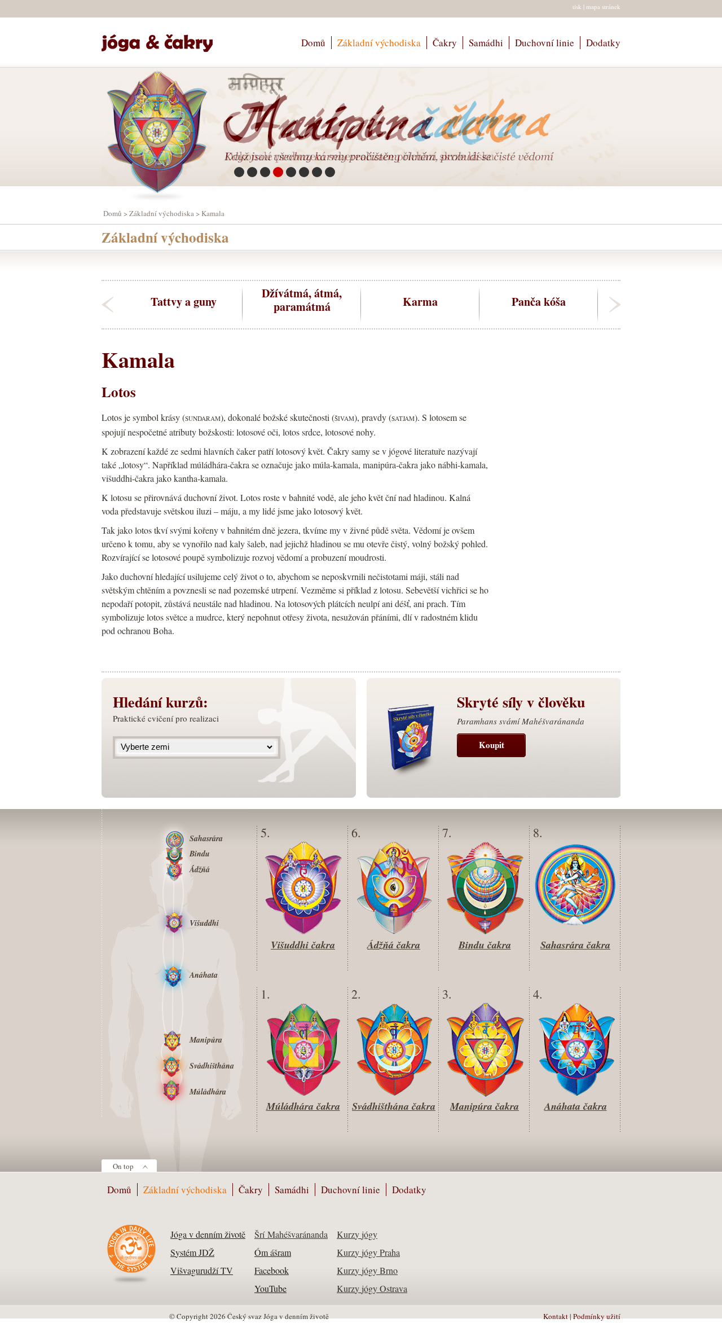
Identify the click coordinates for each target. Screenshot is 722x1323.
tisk (577, 6)
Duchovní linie (544, 42)
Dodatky (603, 42)
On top (123, 1166)
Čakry (445, 42)
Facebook (271, 1270)
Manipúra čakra (484, 1106)
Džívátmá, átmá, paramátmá (302, 300)
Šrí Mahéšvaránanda (291, 1234)
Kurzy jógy (357, 1234)
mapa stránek (603, 6)
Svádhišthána (212, 1065)
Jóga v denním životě (207, 1234)
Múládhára (208, 1091)
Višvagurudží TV (201, 1270)
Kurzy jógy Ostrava (372, 1288)
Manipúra (206, 1039)
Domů (313, 42)
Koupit (491, 745)
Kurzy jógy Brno (367, 1270)
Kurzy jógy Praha (368, 1252)
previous (107, 305)
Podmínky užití (596, 1316)
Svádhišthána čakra (393, 1106)
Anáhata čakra (575, 1106)
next (614, 305)
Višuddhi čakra (303, 945)
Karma (420, 301)
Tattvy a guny (184, 301)
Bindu (200, 853)
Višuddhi (204, 923)
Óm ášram (272, 1252)
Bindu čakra (485, 945)
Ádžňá (200, 869)
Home (162, 38)
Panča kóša (539, 301)
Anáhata (204, 975)
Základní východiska (379, 42)
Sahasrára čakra (575, 945)
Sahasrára (206, 838)
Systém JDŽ (192, 1252)
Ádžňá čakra (393, 945)
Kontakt (555, 1316)
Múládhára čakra (303, 1106)
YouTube (270, 1288)
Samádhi (486, 42)
